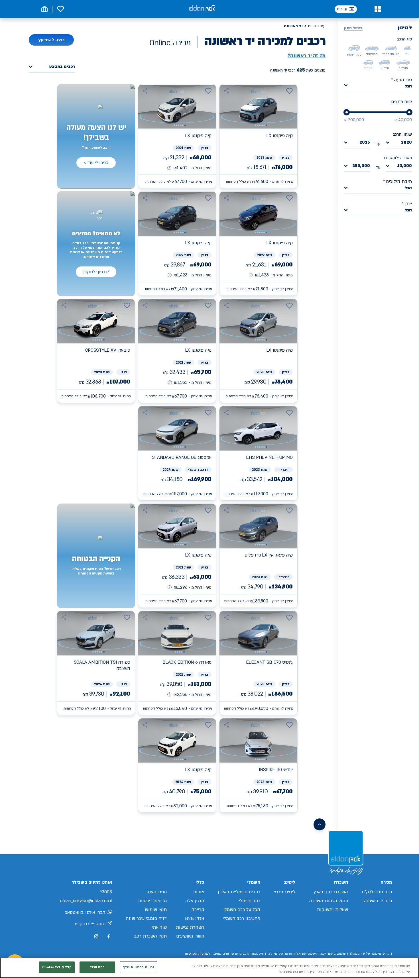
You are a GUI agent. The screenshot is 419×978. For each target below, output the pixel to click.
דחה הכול (97, 967)
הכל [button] (408, 86)
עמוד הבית (317, 26)
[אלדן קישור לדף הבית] (201, 9)
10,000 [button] (404, 166)
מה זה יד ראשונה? (307, 56)
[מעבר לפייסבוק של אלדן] (108, 936)
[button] (377, 9)
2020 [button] (406, 142)
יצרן (407, 203)
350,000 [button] (361, 166)
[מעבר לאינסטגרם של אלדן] (96, 936)
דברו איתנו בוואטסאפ (84, 912)
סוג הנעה (401, 79)
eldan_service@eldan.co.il (86, 901)
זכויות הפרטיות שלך (138, 967)
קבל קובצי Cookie (57, 967)
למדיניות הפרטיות (197, 953)
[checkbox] (407, 48)
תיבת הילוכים (397, 181)
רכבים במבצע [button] (62, 66)
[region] (209, 968)
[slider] (409, 112)
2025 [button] (364, 142)
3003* (106, 892)
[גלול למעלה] (320, 824)
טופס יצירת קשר (89, 924)
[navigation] (258, 136)
